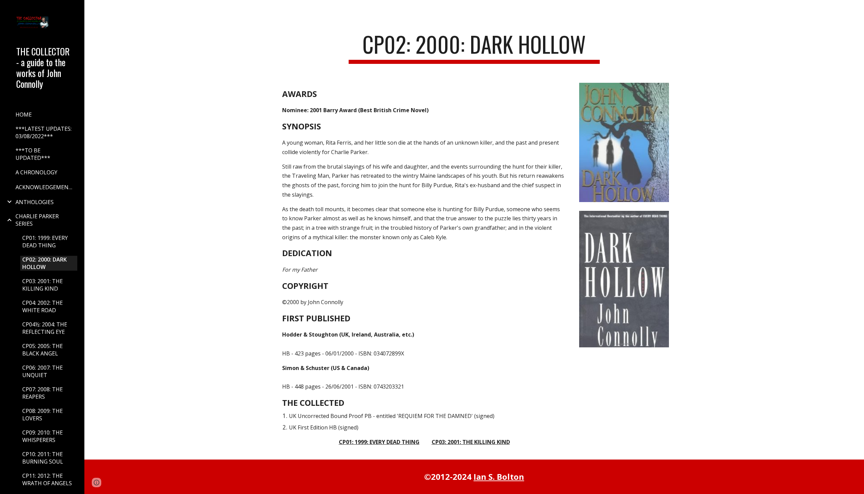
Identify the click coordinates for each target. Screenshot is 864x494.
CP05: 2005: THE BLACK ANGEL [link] (42, 349)
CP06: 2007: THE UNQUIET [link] (42, 371)
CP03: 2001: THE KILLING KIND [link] (42, 284)
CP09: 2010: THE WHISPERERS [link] (42, 436)
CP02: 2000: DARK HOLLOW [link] (44, 263)
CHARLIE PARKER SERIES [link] (37, 220)
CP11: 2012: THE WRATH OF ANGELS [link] (47, 479)
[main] (474, 47)
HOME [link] (24, 114)
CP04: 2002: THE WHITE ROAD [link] (42, 306)
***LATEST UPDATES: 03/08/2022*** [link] (44, 132)
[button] (856, 9)
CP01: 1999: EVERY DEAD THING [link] (45, 241)
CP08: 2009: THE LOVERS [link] (42, 414)
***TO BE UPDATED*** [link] (33, 154)
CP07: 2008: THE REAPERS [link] (42, 393)
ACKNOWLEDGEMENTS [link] (45, 187)
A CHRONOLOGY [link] (36, 172)
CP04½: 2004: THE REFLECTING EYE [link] (44, 328)
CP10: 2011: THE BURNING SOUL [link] (42, 457)
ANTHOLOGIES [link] (35, 202)
